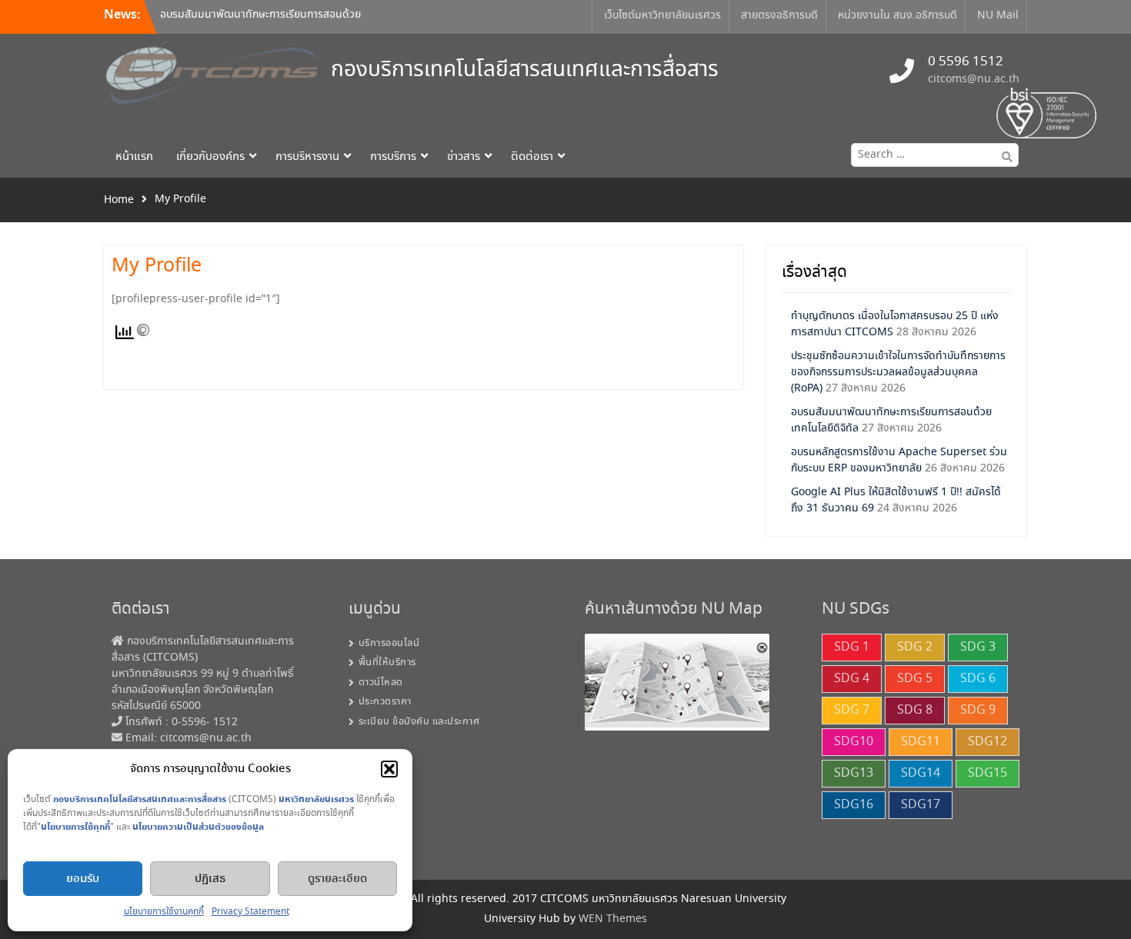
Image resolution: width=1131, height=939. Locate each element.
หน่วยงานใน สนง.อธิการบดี (897, 15)
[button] (389, 769)
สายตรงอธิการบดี (779, 15)
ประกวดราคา (385, 701)
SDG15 (987, 773)
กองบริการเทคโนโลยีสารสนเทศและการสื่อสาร (525, 70)
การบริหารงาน (307, 156)
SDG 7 (851, 710)
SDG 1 (851, 647)
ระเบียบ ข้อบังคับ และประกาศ (419, 721)
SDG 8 (914, 710)
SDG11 (920, 742)
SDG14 (920, 773)
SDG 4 (851, 679)
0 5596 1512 (965, 62)
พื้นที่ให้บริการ (387, 662)
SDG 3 (978, 647)
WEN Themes (613, 919)
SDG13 (853, 773)
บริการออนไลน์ (389, 643)
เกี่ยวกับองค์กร (210, 156)
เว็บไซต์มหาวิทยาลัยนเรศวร (662, 15)
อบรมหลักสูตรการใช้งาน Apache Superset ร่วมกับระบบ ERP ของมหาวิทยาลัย (899, 460)
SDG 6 (978, 679)
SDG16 (853, 805)
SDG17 (920, 805)
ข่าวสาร (463, 156)
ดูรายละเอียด (337, 879)
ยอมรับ (82, 879)
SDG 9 (978, 710)
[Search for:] (931, 154)
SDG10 (853, 742)
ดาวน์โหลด (381, 682)
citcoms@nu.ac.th (973, 79)
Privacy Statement (250, 911)
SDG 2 (914, 647)
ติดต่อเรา (532, 156)
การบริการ (393, 156)
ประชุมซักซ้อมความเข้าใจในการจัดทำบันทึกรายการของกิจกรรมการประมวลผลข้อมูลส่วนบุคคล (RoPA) (898, 372)
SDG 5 (914, 679)
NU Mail (998, 15)
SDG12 (987, 742)
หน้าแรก (134, 156)
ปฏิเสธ (210, 879)
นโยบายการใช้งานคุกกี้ (164, 911)
